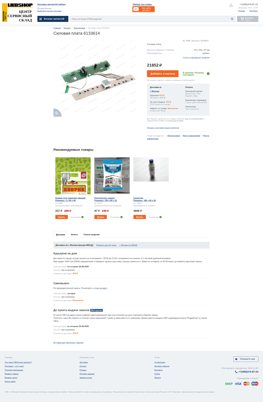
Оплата (83, 366)
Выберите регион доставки (49, 11)
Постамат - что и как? (14, 366)
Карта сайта (10, 381)
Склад (157, 374)
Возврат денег (11, 378)
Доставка (84, 362)
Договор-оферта (161, 366)
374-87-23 (249, 4)
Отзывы (241, 11)
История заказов (87, 374)
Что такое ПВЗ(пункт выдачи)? (18, 362)
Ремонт (157, 378)
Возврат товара (11, 374)
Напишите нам (247, 359)
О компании (159, 362)
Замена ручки (86, 378)
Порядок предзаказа (14, 370)
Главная (57, 28)
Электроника (79, 28)
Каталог (67, 28)
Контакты (254, 11)
